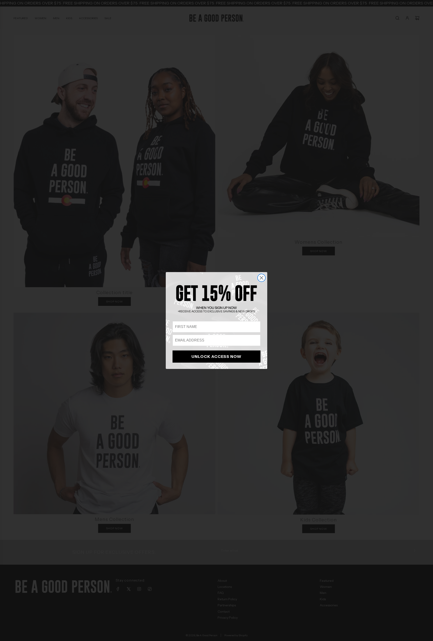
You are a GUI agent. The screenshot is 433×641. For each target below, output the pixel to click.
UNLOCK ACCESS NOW (216, 356)
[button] (216, 298)
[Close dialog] (261, 278)
